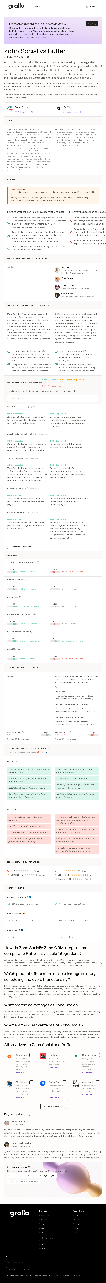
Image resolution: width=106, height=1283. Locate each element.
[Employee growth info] (27, 897)
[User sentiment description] (23, 732)
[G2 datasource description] (38, 871)
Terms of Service (68, 1276)
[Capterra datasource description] (44, 875)
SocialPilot (57, 1082)
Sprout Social (90, 1054)
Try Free (92, 24)
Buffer (67, 107)
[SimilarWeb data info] (24, 913)
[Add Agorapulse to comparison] (31, 1055)
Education (43, 1248)
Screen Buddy (45, 1215)
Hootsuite (57, 1054)
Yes (47, 1176)
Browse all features (22, 547)
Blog (41, 1244)
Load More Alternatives (53, 1106)
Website (21, 112)
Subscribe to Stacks (21, 1270)
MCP (75, 1232)
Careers (76, 1219)
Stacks (42, 1228)
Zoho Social (22, 107)
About (38, 6)
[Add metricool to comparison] (98, 1082)
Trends (76, 1228)
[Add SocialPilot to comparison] (64, 1082)
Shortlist (94, 6)
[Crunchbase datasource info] (22, 930)
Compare (43, 1224)
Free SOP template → (35, 37)
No (54, 1176)
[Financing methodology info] (19, 930)
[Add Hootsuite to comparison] (64, 1055)
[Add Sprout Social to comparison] (98, 1055)
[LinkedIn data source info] (30, 897)
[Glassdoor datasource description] (90, 879)
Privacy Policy (53, 1276)
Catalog (76, 1224)
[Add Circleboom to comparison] (31, 1082)
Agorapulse (24, 1054)
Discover (43, 1219)
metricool (90, 1082)
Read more (21, 1073)
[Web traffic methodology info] (21, 913)
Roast (41, 1232)
